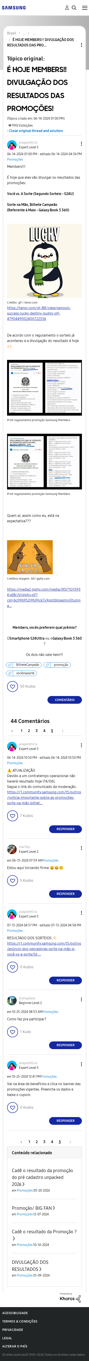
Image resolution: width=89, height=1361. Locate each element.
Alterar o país (14, 1346)
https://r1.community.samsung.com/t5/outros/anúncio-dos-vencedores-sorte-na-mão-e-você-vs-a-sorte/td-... (44, 948)
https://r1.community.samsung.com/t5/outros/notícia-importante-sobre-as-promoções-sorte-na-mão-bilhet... (44, 797)
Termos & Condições (20, 1321)
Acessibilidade (15, 1313)
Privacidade (12, 1330)
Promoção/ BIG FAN (32, 1208)
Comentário (65, 700)
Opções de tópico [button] (73, 44)
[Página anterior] (14, 730)
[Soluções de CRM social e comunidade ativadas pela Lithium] (70, 1297)
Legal (7, 1338)
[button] (74, 143)
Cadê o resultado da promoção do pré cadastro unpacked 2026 (42, 1177)
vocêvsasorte (25, 673)
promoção (61, 665)
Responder (66, 829)
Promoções (15, 159)
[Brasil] (14, 7)
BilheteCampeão (27, 665)
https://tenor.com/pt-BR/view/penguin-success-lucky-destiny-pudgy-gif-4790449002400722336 (39, 313)
